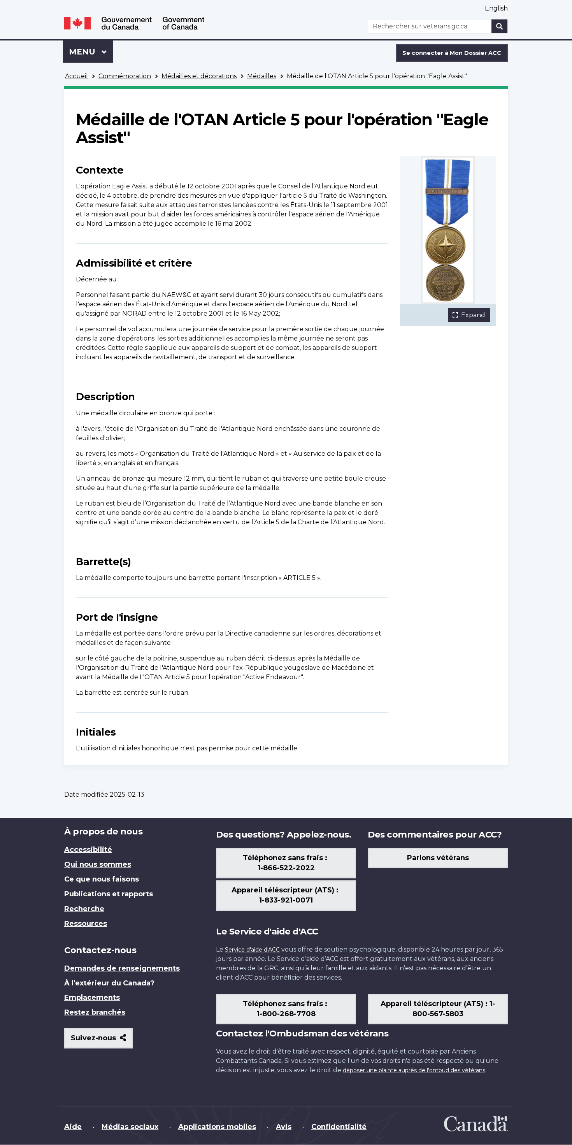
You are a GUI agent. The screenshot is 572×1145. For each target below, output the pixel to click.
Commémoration (124, 76)
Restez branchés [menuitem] (94, 1012)
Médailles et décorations (199, 76)
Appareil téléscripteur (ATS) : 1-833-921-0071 (286, 895)
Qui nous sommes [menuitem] (97, 864)
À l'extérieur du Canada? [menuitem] (109, 983)
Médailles (261, 76)
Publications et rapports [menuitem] (108, 894)
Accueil (76, 76)
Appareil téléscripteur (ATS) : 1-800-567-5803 (438, 1008)
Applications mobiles (217, 1126)
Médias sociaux (130, 1126)
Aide (73, 1126)
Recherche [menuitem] (84, 908)
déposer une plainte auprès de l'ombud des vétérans (414, 1070)
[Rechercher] (499, 26)
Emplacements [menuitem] (92, 997)
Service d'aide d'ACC (252, 949)
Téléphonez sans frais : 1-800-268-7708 (286, 1008)
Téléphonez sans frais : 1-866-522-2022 (286, 862)
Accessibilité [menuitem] (88, 849)
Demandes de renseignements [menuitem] (122, 968)
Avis (283, 1126)
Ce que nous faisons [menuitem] (101, 879)
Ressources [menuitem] (85, 923)
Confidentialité (339, 1126)
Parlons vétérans (438, 857)
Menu (91, 51)
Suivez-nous (102, 1040)
